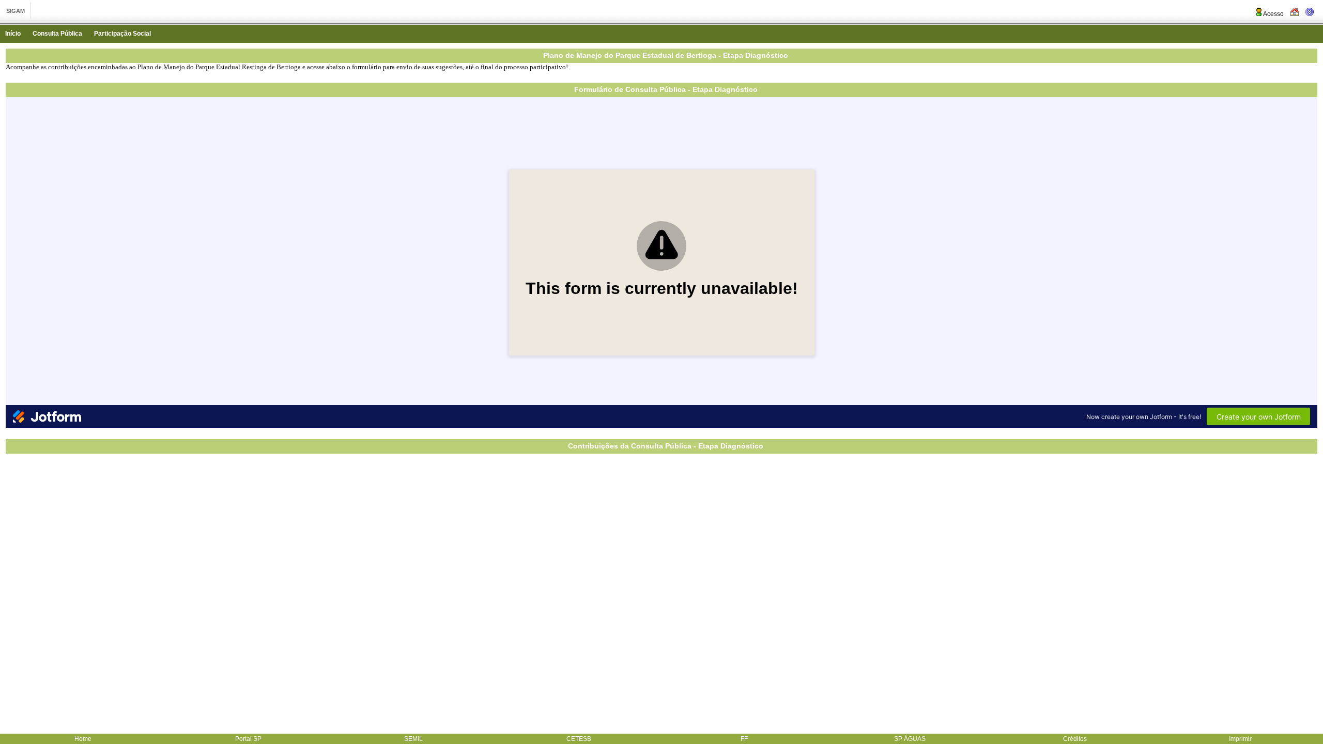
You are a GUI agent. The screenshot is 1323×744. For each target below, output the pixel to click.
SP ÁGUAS (910, 738)
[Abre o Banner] (1309, 14)
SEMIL (413, 738)
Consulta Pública (57, 33)
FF (744, 738)
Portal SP (248, 738)
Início (13, 33)
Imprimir (1240, 738)
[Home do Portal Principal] (1294, 14)
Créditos (1075, 738)
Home (82, 738)
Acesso (1273, 14)
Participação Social (122, 33)
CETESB (578, 738)
